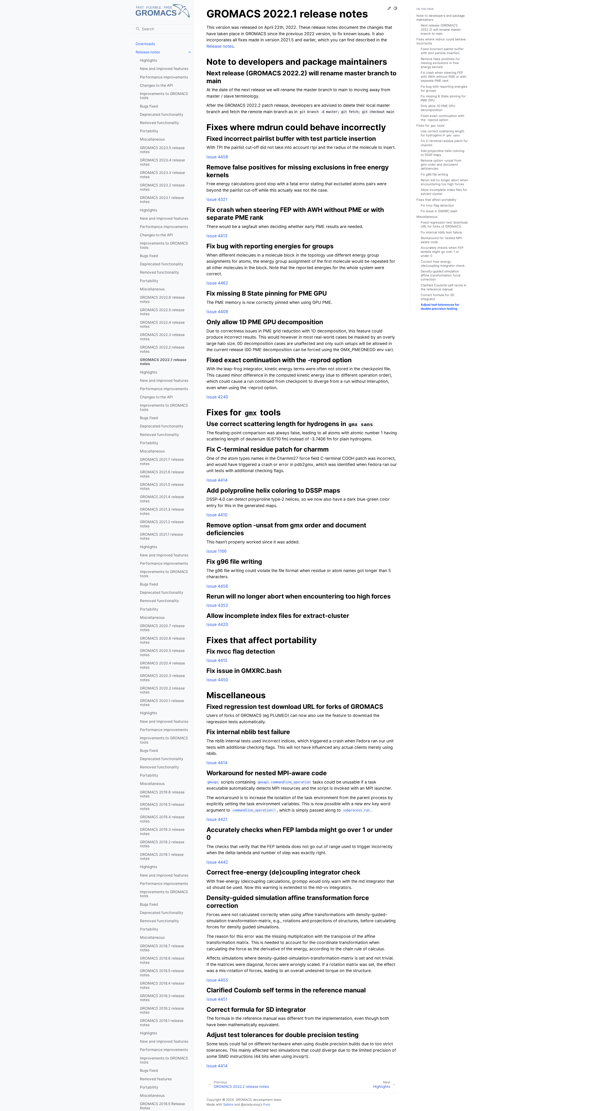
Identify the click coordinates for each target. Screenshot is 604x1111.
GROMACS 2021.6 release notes (162, 474)
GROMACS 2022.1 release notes (163, 361)
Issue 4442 (217, 862)
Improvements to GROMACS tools (164, 95)
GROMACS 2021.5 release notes (162, 486)
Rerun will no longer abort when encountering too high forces (444, 182)
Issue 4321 (216, 199)
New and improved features (164, 68)
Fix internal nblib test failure (441, 232)
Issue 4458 (217, 156)
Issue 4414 (216, 480)
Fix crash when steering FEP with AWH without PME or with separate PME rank (443, 76)
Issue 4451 (216, 999)
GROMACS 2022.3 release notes (162, 336)
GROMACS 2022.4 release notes (162, 324)
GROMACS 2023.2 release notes (162, 187)
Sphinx (228, 1104)
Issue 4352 (217, 605)
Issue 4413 (216, 235)
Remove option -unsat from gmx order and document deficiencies (441, 164)
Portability (149, 131)
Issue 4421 (216, 819)
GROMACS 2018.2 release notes (162, 1010)
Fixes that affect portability (436, 200)
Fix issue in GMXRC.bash (439, 211)
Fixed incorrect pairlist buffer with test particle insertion (442, 51)
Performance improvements (164, 77)
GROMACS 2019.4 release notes (162, 819)
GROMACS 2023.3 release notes (162, 174)
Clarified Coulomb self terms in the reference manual (443, 287)
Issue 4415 (216, 660)
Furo (266, 1104)
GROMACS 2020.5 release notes (162, 652)
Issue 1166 (216, 551)
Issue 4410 (216, 514)
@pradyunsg (250, 1104)
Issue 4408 (217, 311)
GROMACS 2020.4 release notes (162, 665)
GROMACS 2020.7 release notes (162, 628)
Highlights (148, 60)
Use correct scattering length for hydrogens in (442, 133)
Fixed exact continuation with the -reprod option (442, 118)
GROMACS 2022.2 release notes (162, 349)
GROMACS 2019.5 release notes (162, 806)
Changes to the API (156, 85)
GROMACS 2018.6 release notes (162, 960)
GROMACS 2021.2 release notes (162, 524)
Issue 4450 (217, 679)
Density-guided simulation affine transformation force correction (441, 275)
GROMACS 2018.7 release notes (162, 948)
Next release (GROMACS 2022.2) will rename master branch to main (441, 29)
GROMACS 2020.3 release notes (162, 677)
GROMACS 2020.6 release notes (162, 640)
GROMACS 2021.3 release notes (162, 511)
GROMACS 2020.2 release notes (162, 690)
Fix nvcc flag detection (437, 205)
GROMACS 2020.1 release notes (162, 702)
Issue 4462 (217, 282)
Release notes (148, 52)
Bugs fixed (149, 106)
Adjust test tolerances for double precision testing (440, 306)
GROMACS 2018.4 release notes (162, 985)
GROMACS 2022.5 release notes (162, 312)
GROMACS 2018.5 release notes (162, 973)
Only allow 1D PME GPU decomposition (438, 108)
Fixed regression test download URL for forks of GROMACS (444, 224)
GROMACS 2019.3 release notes (162, 831)
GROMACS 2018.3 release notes (162, 998)
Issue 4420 (217, 624)
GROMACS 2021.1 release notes (161, 536)
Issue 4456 (217, 586)
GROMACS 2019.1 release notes (162, 856)
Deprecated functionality (161, 114)
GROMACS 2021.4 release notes (162, 499)
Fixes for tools (430, 125)
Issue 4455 (217, 980)
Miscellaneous (152, 139)
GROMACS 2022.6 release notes (162, 299)
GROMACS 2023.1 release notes (162, 199)
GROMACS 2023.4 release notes (162, 162)
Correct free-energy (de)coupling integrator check (443, 263)
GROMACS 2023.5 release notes (162, 150)
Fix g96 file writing (434, 174)
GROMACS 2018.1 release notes (161, 1022)
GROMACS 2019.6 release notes (162, 794)
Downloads (145, 44)
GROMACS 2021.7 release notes (162, 461)
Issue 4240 (217, 396)
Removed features (156, 1079)
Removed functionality (159, 123)
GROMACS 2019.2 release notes (162, 844)
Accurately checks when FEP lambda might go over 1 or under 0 (442, 252)
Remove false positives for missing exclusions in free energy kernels (440, 63)
